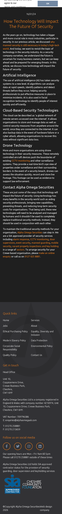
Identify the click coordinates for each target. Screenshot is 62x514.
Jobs (5, 326)
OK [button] (47, 3)
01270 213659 (12, 429)
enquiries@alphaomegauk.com (21, 420)
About (34, 326)
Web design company (46, 508)
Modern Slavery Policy (14, 340)
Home (6, 320)
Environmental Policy (41, 346)
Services (35, 320)
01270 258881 (12, 426)
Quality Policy (9, 355)
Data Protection (39, 340)
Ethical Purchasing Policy (15, 331)
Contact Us (36, 355)
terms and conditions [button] (15, 7)
